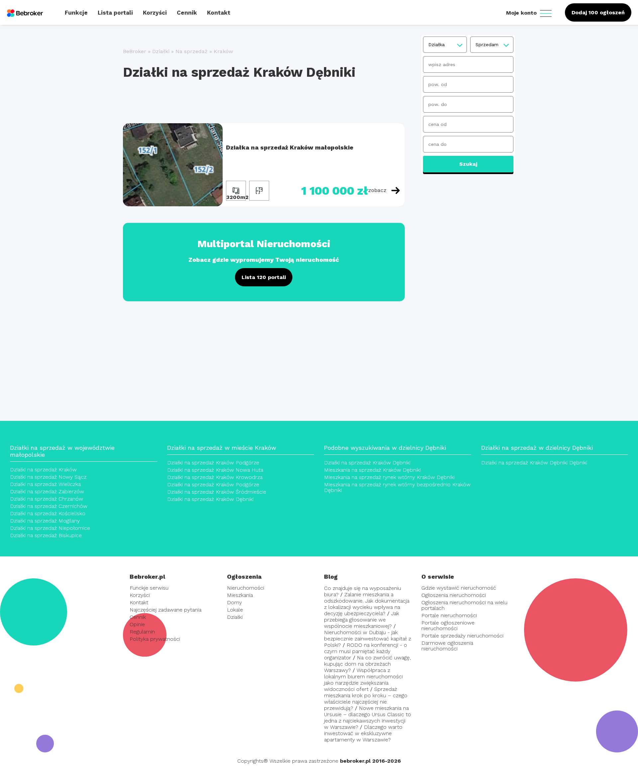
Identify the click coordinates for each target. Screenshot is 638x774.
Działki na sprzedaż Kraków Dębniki (210, 499)
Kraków (223, 51)
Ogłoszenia (244, 576)
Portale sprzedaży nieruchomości (462, 635)
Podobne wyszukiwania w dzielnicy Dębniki (385, 447)
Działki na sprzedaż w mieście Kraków (221, 447)
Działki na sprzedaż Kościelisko (47, 513)
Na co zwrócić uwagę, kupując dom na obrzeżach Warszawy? (367, 663)
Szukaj (468, 164)
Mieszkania (240, 595)
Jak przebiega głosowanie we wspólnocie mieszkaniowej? (361, 619)
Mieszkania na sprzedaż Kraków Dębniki (372, 470)
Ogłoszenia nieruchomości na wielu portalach (464, 605)
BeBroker (134, 51)
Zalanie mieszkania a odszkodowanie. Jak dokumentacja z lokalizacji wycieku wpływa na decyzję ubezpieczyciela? (366, 604)
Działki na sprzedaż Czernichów (48, 506)
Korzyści (140, 595)
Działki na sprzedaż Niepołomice (50, 528)
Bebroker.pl (147, 576)
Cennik (138, 617)
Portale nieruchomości (449, 615)
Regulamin (142, 632)
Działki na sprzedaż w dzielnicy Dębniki (537, 447)
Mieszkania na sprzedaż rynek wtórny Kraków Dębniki (389, 477)
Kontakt (139, 602)
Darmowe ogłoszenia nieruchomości (447, 646)
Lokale (235, 610)
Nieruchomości (245, 588)
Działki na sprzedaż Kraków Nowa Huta (215, 470)
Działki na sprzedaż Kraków (43, 469)
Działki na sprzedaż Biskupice (46, 535)
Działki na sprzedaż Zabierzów (47, 491)
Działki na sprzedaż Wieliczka (45, 484)
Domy (234, 602)
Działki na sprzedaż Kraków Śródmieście (216, 492)
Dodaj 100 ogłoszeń (598, 12)
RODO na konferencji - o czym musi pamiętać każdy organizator (365, 651)
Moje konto (522, 13)
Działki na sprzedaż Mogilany (45, 521)
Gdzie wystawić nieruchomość (458, 588)
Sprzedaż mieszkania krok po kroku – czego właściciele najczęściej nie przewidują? (365, 698)
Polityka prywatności (155, 639)
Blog (331, 576)
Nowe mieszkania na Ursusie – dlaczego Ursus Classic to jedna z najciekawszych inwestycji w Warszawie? (367, 717)
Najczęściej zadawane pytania (165, 610)
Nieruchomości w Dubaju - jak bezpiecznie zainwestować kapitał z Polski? (367, 638)
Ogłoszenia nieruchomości (453, 595)
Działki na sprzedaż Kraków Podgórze (213, 462)
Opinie (137, 624)
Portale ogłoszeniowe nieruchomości (448, 625)
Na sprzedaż (191, 51)
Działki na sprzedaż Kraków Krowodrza (215, 477)
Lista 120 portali (264, 277)
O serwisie (437, 576)
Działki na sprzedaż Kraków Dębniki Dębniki (534, 462)
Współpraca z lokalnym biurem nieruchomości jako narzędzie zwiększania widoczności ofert (363, 679)
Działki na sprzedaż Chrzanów (46, 499)
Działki (160, 51)
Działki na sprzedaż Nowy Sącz (48, 477)
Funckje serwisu (149, 588)
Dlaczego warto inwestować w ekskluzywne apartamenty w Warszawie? (363, 733)
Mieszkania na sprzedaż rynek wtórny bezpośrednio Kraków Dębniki (397, 487)
